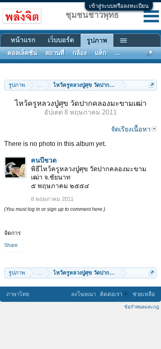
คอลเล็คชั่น (22, 53)
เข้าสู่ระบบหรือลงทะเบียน (119, 6)
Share (11, 245)
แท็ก (101, 53)
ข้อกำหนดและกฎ (141, 306)
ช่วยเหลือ (144, 294)
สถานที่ (54, 53)
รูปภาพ (97, 40)
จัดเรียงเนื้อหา (131, 129)
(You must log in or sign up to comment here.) (54, 209)
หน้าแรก (23, 39)
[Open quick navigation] (151, 85)
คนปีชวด (44, 160)
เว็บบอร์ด (61, 39)
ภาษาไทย (17, 294)
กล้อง (80, 53)
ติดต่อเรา (111, 294)
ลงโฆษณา (83, 294)
